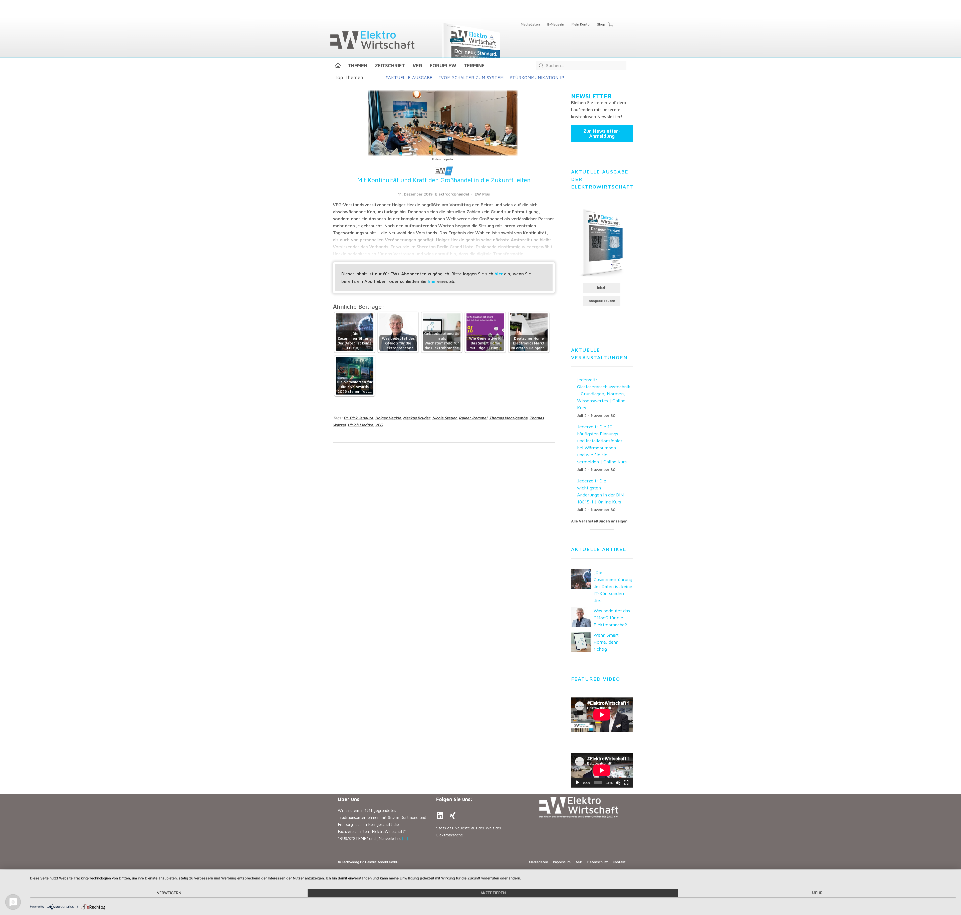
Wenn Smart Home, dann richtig (606, 642)
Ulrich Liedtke (360, 425)
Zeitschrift (390, 65)
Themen (357, 65)
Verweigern (169, 892)
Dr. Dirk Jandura (358, 418)
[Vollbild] (626, 782)
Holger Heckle (388, 418)
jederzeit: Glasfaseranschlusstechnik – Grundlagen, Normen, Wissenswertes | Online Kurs (603, 393)
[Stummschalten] (618, 782)
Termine (474, 65)
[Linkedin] (440, 815)
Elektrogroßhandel (452, 194)
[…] (405, 838)
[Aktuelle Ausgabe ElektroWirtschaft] (602, 242)
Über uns (348, 799)
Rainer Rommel (473, 418)
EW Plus (482, 194)
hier (499, 273)
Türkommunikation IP (537, 77)
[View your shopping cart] (611, 25)
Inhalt (602, 287)
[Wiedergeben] (577, 782)
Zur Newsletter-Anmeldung (602, 133)
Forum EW (443, 65)
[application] (602, 770)
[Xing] (452, 815)
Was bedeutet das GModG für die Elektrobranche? (612, 617)
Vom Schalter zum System (471, 77)
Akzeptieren (493, 892)
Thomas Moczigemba (508, 418)
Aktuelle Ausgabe (409, 77)
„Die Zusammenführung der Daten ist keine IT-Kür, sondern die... (613, 586)
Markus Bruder (416, 418)
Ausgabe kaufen (602, 301)
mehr (817, 892)
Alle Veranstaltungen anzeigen (599, 521)
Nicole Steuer (444, 418)
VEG (417, 65)
